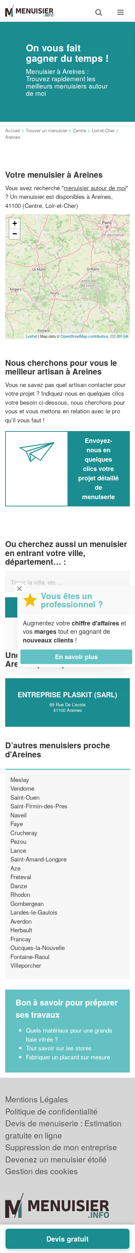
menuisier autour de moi (95, 187)
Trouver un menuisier (47, 130)
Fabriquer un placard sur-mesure (68, 1056)
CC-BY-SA (119, 336)
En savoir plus (76, 656)
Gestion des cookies (41, 1171)
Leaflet (31, 336)
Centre (79, 130)
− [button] (14, 233)
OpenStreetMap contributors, (85, 336)
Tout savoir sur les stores (59, 1047)
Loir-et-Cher (103, 130)
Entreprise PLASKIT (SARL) (67, 694)
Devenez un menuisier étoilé (56, 1159)
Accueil (12, 130)
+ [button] (14, 223)
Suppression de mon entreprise (61, 1147)
